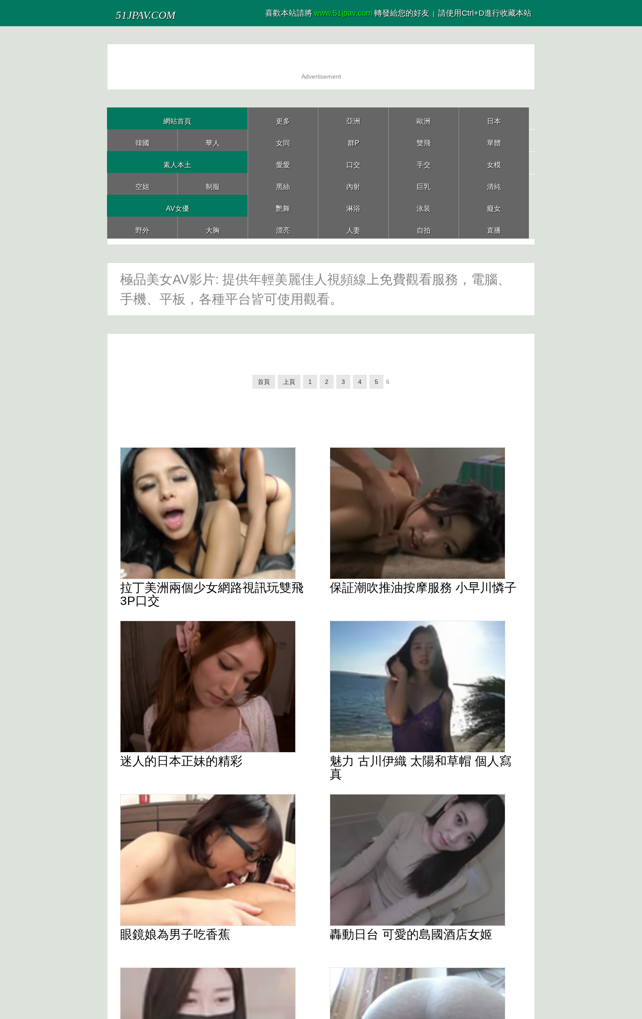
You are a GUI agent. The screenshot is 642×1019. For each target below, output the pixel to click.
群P (353, 140)
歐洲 (423, 118)
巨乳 (423, 184)
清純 (494, 184)
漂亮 (283, 227)
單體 (494, 140)
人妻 (353, 227)
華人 (212, 140)
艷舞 (283, 205)
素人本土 (177, 162)
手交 (423, 162)
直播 (494, 227)
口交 (353, 162)
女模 (494, 162)
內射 (353, 184)
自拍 (423, 227)
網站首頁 (177, 118)
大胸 (212, 227)
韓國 (142, 140)
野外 (142, 227)
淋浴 (353, 205)
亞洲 (353, 118)
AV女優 (177, 205)
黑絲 (283, 184)
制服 (212, 184)
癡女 (494, 205)
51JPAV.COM (163, 13)
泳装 (423, 205)
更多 (283, 118)
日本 (494, 118)
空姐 (142, 184)
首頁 (256, 386)
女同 (283, 140)
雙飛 (423, 140)
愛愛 (283, 162)
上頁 (284, 386)
